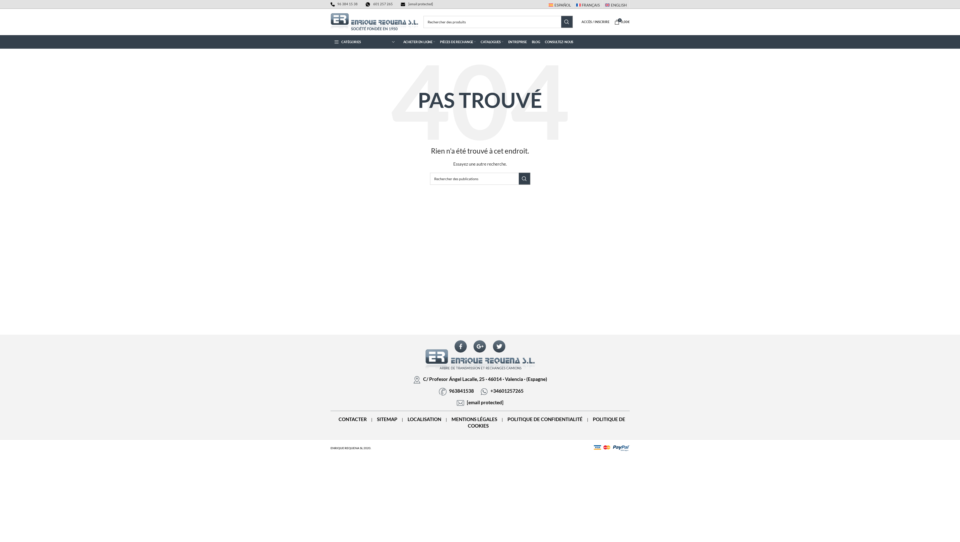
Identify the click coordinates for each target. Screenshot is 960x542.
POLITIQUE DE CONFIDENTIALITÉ (545, 419)
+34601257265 (507, 391)
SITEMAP (387, 419)
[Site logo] (374, 21)
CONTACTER (353, 419)
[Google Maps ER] (480, 346)
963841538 (461, 391)
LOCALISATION (424, 419)
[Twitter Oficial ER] (499, 346)
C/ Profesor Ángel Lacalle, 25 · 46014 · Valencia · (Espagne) (485, 379)
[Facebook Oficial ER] (461, 346)
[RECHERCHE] (567, 22)
